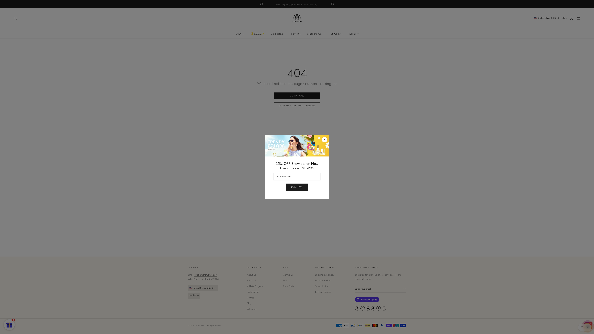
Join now (297, 187)
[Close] (324, 139)
